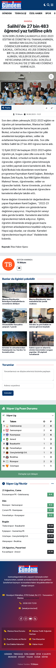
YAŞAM (29, 657)
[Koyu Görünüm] (45, 5)
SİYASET (21, 657)
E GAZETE (46, 654)
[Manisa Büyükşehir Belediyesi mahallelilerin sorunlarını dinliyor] (14, 290)
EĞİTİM (45, 657)
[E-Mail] (19, 268)
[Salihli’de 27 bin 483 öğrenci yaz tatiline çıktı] (28, 88)
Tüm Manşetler (38, 639)
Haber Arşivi (37, 644)
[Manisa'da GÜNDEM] (11, 5)
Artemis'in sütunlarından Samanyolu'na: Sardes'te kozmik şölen (14, 350)
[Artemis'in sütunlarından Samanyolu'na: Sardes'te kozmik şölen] (14, 339)
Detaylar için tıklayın (28, 474)
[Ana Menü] (52, 5)
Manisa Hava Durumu (16, 631)
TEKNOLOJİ (20, 13)
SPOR (48, 13)
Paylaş (7, 108)
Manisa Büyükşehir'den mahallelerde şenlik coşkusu (40, 302)
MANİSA (28, 21)
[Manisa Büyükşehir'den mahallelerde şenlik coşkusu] (41, 290)
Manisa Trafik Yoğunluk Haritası (40, 632)
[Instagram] (26, 619)
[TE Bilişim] (8, 264)
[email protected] (31, 598)
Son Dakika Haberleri (15, 644)
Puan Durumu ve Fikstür (16, 639)
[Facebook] (21, 619)
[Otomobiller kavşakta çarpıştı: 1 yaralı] (14, 315)
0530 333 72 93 (29, 603)
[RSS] (35, 619)
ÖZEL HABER (35, 13)
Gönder (8, 393)
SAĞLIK (37, 657)
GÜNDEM (7, 13)
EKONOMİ (12, 657)
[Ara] (48, 5)
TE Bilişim (19, 114)
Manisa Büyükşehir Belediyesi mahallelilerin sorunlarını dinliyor (13, 302)
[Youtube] (30, 619)
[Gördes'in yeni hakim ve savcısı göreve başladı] (41, 315)
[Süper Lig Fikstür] (52, 484)
